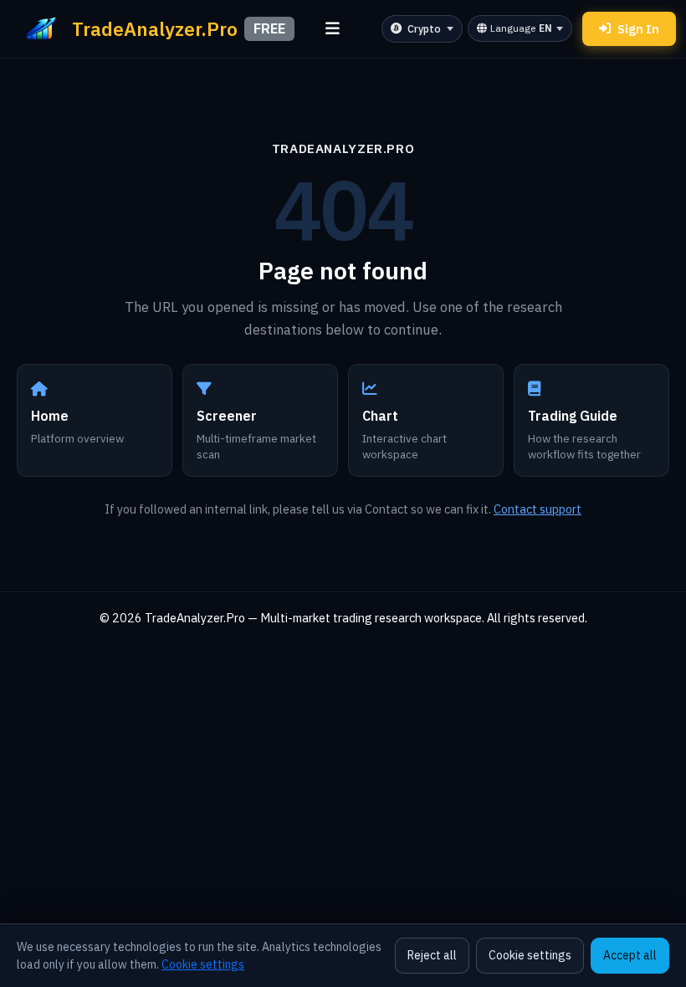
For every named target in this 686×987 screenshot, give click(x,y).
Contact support (537, 509)
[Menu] (332, 29)
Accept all (630, 955)
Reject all (432, 955)
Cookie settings (202, 964)
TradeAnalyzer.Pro (343, 148)
